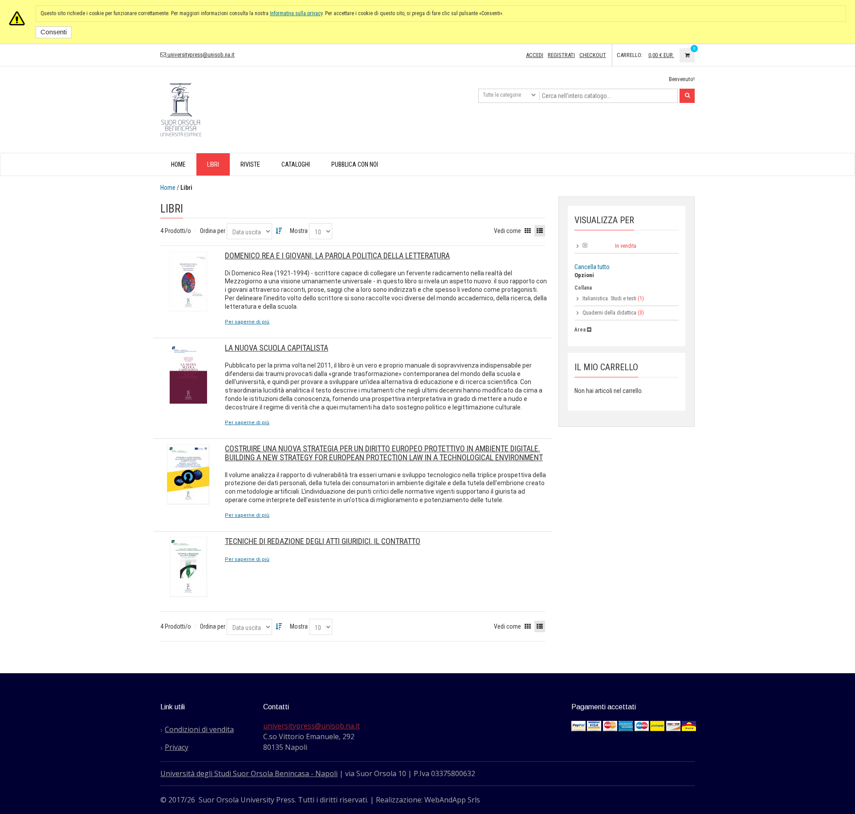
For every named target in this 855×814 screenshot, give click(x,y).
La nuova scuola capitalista (276, 347)
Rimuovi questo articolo (584, 245)
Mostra (299, 230)
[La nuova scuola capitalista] (188, 374)
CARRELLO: (630, 55)
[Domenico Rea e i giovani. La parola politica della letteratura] (188, 281)
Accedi (534, 55)
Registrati (561, 55)
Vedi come (507, 230)
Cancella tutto (592, 266)
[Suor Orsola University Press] (180, 108)
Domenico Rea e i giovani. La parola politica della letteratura (337, 255)
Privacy (176, 747)
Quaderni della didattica (609, 313)
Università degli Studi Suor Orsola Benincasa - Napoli (249, 773)
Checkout (592, 55)
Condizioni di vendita (199, 729)
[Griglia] (527, 231)
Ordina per (212, 230)
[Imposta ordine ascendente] (278, 231)
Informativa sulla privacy (296, 13)
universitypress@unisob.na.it (200, 54)
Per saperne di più (247, 322)
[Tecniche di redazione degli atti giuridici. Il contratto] (188, 567)
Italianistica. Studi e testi (609, 298)
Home (167, 187)
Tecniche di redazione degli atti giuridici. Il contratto (322, 541)
